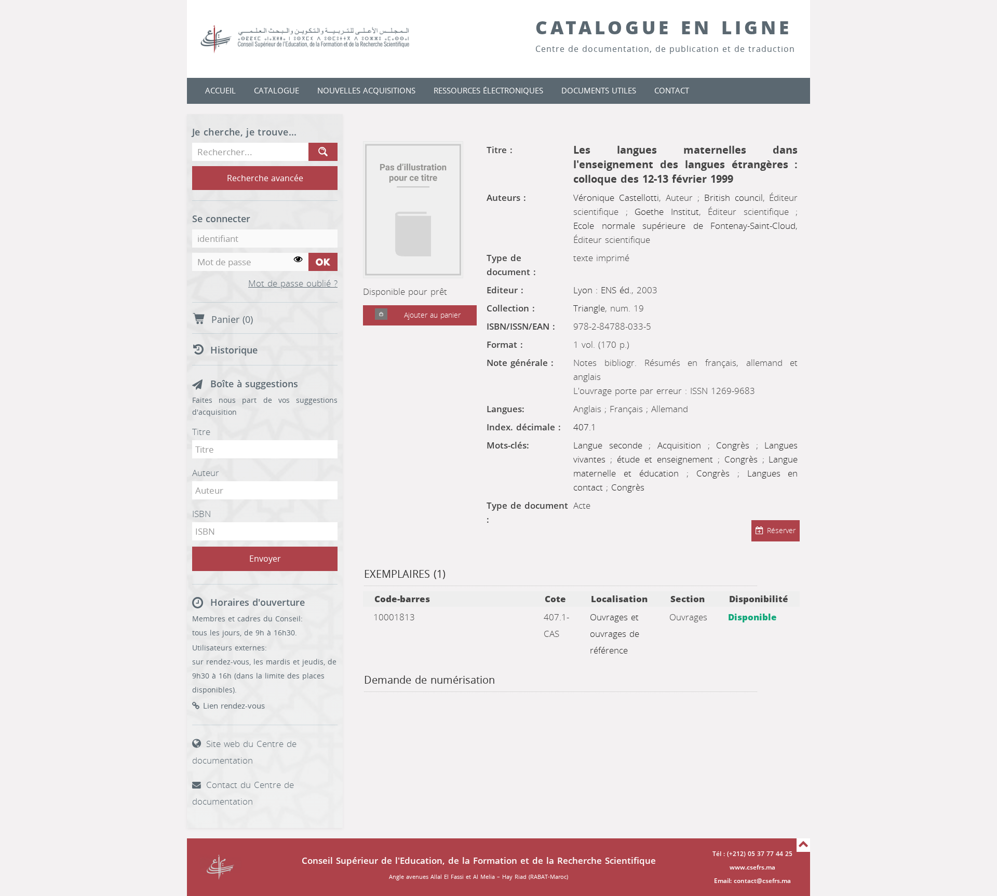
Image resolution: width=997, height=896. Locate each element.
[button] (381, 315)
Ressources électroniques (488, 91)
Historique (234, 350)
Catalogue (276, 91)
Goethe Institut (667, 211)
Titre (201, 432)
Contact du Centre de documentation (243, 793)
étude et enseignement (667, 459)
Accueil (220, 91)
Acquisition (682, 445)
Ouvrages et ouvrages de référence (614, 634)
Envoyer (265, 559)
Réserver (781, 531)
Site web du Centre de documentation (244, 752)
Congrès (736, 445)
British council (733, 197)
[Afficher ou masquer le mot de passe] (298, 259)
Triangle (589, 308)
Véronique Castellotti (616, 197)
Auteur (205, 473)
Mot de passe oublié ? (293, 284)
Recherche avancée (265, 178)
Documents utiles (598, 91)
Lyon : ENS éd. (602, 290)
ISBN (201, 514)
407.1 (584, 427)
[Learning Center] (315, 38)
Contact (671, 91)
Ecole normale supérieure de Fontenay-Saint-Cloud (684, 226)
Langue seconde (611, 445)
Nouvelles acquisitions (366, 91)
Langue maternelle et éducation (685, 466)
